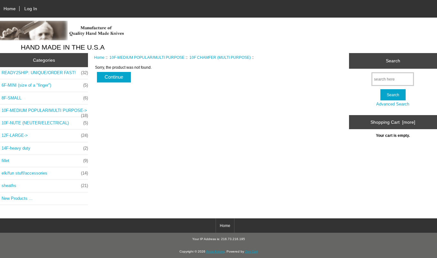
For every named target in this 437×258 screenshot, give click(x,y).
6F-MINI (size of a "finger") (45, 85)
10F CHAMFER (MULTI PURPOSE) (220, 57)
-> (45, 112)
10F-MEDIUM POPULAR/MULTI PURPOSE (147, 57)
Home (10, 8)
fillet (45, 160)
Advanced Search (392, 104)
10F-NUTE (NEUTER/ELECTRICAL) (45, 123)
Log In (30, 8)
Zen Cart (251, 251)
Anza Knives (215, 251)
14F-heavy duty (45, 148)
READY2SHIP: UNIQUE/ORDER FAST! (45, 72)
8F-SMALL (45, 98)
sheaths (45, 185)
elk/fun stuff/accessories (45, 173)
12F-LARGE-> (45, 135)
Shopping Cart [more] (392, 122)
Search (393, 60)
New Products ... (17, 198)
